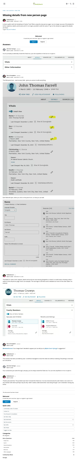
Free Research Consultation (10, 414)
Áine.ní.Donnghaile (11, 75)
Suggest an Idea (8, 430)
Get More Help (7, 416)
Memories (39, 449)
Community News (38, 454)
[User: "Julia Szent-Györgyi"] (4, 49)
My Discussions (7, 422)
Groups (5, 457)
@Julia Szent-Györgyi (51, 348)
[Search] (70, 3)
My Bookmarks (38, 419)
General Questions (39, 445)
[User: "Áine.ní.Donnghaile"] (4, 76)
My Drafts (38, 425)
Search (39, 443)
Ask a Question (38, 438)
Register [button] (43, 41)
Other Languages (39, 452)
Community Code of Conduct (11, 408)
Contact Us (6, 411)
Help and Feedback (11, 29)
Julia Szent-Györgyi (11, 48)
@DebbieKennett (8, 348)
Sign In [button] (33, 41)
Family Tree (39, 440)
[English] (38, 4)
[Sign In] (73, 3)
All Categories (6, 435)
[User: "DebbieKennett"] (4, 20)
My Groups (6, 427)
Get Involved (39, 447)
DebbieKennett (10, 19)
